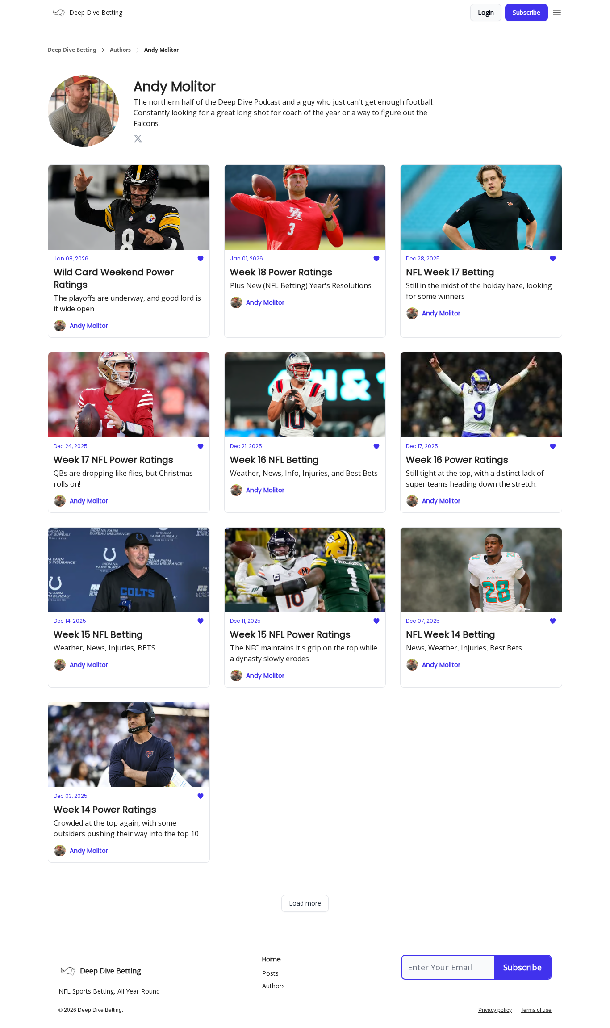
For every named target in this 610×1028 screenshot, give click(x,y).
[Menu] (557, 11)
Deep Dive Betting (72, 50)
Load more (305, 903)
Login (486, 12)
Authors (120, 50)
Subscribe (526, 12)
